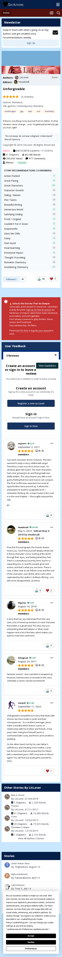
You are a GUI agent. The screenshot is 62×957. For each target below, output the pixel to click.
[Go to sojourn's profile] (11, 446)
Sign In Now (31, 426)
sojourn (22, 443)
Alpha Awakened (31, 876)
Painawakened (22, 877)
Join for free (22, 330)
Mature (10, 162)
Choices (15, 805)
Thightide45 (21, 866)
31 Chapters (12, 154)
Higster (22, 602)
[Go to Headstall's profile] (16, 82)
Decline (31, 942)
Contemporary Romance (30, 106)
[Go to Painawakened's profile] (7, 875)
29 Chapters (20, 823)
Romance (17, 102)
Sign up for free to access (38, 309)
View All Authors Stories (31, 838)
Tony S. (19, 888)
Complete (22, 163)
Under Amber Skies (31, 865)
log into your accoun (40, 330)
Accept (31, 936)
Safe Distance (31, 887)
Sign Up (31, 42)
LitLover (24, 77)
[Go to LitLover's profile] (17, 78)
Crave (14, 816)
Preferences (31, 949)
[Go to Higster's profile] (11, 605)
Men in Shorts (17, 795)
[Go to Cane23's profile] (11, 705)
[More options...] (51, 443)
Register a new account (31, 403)
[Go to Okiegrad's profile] (11, 660)
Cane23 (21, 703)
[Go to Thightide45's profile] (7, 865)
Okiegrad (23, 657)
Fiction (55, 77)
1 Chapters (20, 802)
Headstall (24, 81)
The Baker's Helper (20, 827)
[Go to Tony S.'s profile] (7, 886)
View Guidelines (47, 365)
